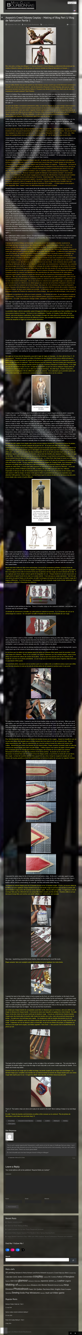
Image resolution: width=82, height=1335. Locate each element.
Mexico (29, 1285)
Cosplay (45, 24)
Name (7, 1198)
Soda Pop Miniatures (30, 1293)
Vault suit (48, 1293)
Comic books (17, 1277)
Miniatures (34, 1285)
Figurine (8, 1281)
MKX (39, 1285)
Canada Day (72, 1273)
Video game (11, 1123)
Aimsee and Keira (33, 1273)
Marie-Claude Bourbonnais (22, 1332)
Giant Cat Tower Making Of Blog (17, 1225)
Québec (39, 1289)
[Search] (73, 1260)
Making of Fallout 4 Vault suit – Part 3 (14, 1304)
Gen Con (14, 1281)
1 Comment (72, 24)
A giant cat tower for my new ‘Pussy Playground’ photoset (25, 1229)
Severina (8, 1293)
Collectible (9, 1277)
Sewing (65, 1121)
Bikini (66, 1273)
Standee (42, 1293)
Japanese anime (47, 1281)
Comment (8, 1174)
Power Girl (32, 1289)
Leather (47, 1121)
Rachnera (46, 1289)
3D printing (11, 1121)
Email (26, 1198)
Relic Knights (55, 1289)
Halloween (31, 1281)
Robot (63, 1289)
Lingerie (68, 1281)
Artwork (43, 1273)
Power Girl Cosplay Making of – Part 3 (15, 1319)
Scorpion (68, 1289)
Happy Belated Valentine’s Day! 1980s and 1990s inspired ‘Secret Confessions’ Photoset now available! (39, 1236)
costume (45, 1277)
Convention (28, 1277)
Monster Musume (48, 1285)
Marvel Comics (22, 1285)
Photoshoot (21, 1288)
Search (8, 1256)
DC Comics (52, 1277)
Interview (37, 1281)
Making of (56, 1121)
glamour (23, 1280)
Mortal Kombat (59, 1285)
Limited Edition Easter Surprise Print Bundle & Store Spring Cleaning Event (30, 1233)
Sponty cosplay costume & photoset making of (17, 1312)
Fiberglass (69, 1276)
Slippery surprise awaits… (15, 1222)
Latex (55, 1281)
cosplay (39, 1121)
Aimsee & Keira (21, 1273)
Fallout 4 (60, 1277)
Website (46, 1198)
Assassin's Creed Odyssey (25, 1121)
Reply (73, 1158)
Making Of (51, 24)
